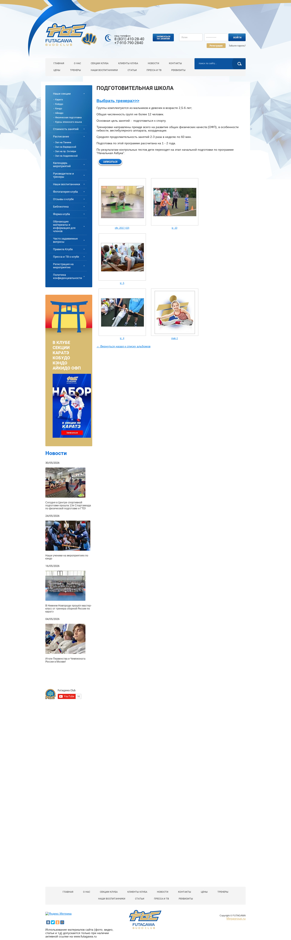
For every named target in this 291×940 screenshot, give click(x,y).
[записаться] (110, 161)
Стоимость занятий (66, 129)
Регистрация (216, 45)
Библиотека (61, 206)
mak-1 (174, 338)
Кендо (58, 108)
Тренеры (75, 70)
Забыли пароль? (237, 45)
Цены (56, 70)
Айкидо (59, 113)
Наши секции (62, 93)
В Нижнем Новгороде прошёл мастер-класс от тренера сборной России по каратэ (68, 608)
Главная (58, 63)
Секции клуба (99, 63)
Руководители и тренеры (63, 175)
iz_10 (174, 228)
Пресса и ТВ (154, 70)
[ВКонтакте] (48, 922)
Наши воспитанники (104, 70)
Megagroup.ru (236, 918)
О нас (77, 63)
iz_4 (122, 338)
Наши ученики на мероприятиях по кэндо (66, 557)
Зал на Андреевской (66, 156)
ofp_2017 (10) (122, 228)
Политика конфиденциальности (67, 276)
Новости (153, 63)
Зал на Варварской (65, 147)
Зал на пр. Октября (65, 151)
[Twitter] (53, 922)
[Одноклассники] (57, 922)
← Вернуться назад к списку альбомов (123, 346)
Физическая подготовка (68, 117)
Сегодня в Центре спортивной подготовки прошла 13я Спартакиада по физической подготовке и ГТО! (68, 505)
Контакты (175, 63)
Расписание (61, 136)
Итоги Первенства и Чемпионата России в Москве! (65, 660)
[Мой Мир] (62, 922)
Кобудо (59, 104)
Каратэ (59, 99)
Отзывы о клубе (63, 199)
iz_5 (122, 283)
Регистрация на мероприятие (63, 266)
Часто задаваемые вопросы (65, 240)
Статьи (132, 70)
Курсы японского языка (68, 122)
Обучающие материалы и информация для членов (64, 226)
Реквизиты (178, 70)
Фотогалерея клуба (65, 191)
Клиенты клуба (128, 63)
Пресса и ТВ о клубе (66, 256)
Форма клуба (61, 214)
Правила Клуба (63, 249)
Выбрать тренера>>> (118, 100)
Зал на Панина (63, 142)
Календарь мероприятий (62, 164)
